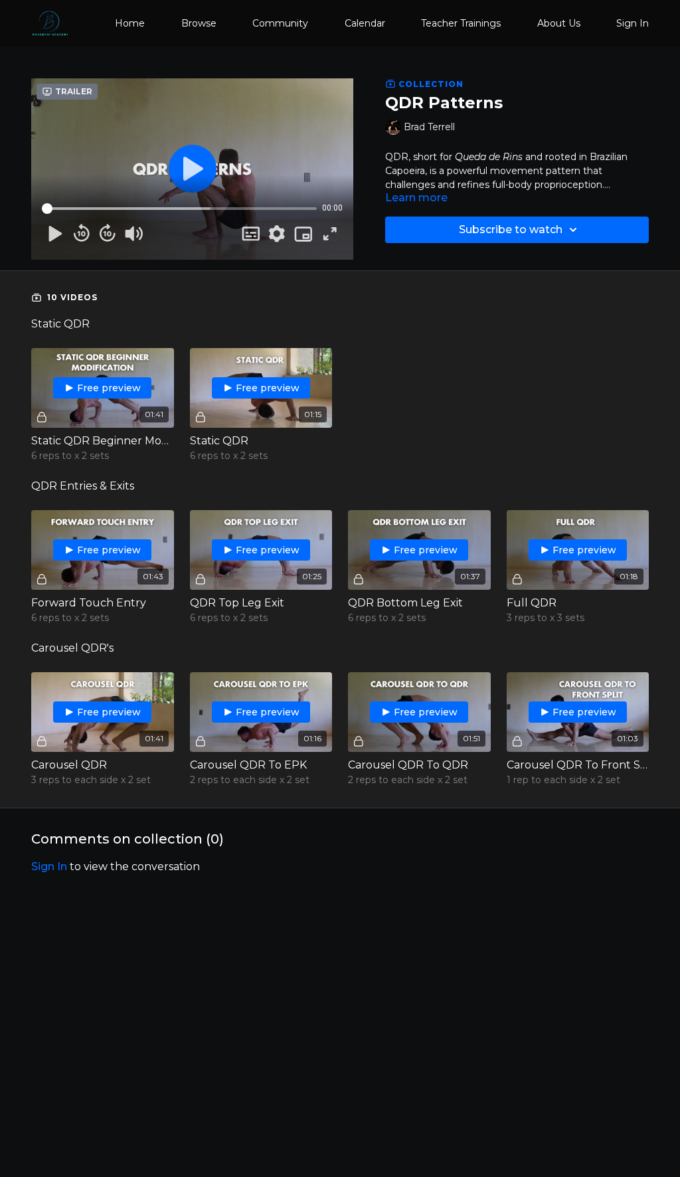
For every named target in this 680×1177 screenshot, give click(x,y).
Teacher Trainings (461, 23)
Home (130, 23)
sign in (49, 866)
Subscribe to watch (510, 229)
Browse (198, 23)
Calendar (365, 23)
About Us (558, 23)
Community (280, 23)
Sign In (632, 23)
